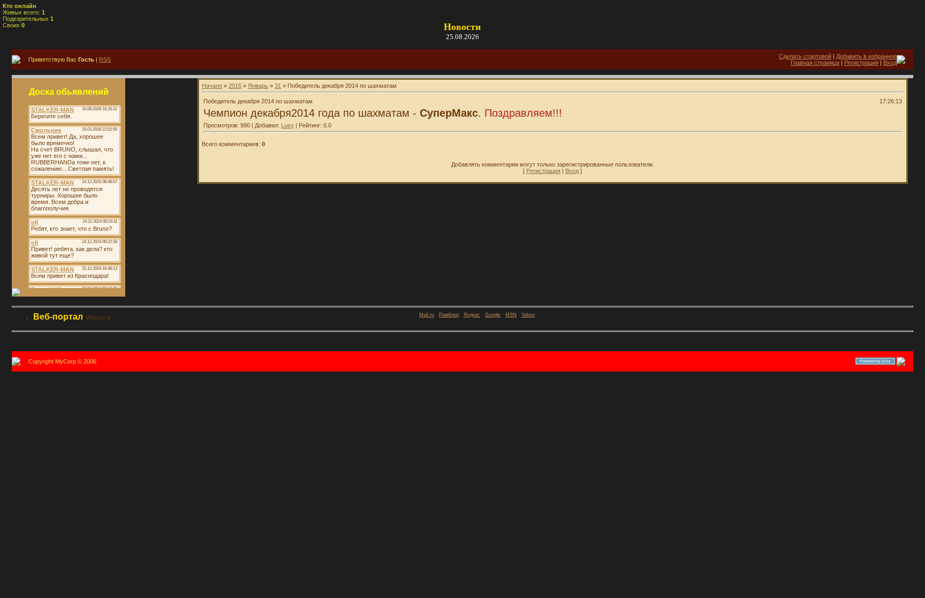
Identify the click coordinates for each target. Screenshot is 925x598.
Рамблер (449, 314)
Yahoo (528, 314)
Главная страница (815, 62)
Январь (258, 85)
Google (493, 314)
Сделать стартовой (805, 56)
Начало (212, 85)
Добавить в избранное (866, 56)
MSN (511, 314)
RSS (105, 59)
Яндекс (472, 314)
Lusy (287, 125)
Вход (890, 62)
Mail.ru (426, 314)
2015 (235, 85)
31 (278, 85)
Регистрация (861, 62)
